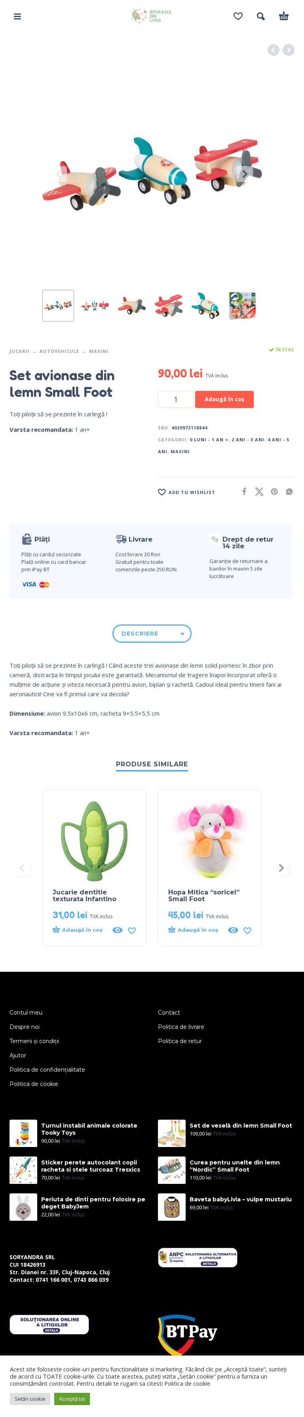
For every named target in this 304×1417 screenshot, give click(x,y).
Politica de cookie (34, 1084)
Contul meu (26, 1012)
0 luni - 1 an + (209, 439)
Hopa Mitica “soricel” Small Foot (203, 895)
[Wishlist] (238, 16)
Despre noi (25, 1026)
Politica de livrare (181, 1026)
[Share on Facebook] (241, 491)
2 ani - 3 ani (248, 439)
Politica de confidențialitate (47, 1069)
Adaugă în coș (224, 399)
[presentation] (59, 174)
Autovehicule (59, 351)
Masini (98, 351)
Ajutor (18, 1055)
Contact (169, 1012)
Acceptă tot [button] (72, 1398)
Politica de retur (180, 1041)
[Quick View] (117, 930)
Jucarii (20, 351)
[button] (17, 16)
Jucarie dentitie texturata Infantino (84, 895)
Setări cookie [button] (30, 1398)
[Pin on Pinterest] (271, 491)
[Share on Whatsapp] (286, 491)
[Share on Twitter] (256, 491)
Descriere (140, 633)
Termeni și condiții (34, 1041)
